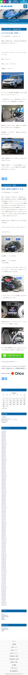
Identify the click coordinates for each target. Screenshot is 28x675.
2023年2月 (3, 487)
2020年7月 (3, 528)
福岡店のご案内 (14, 662)
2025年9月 (3, 446)
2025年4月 (3, 452)
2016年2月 (3, 599)
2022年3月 (3, 502)
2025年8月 (3, 447)
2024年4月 (3, 468)
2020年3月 (3, 534)
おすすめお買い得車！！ (11, 33)
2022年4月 (3, 500)
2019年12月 (3, 538)
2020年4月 (3, 533)
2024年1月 (3, 472)
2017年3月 (3, 582)
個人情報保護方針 (14, 671)
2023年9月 (3, 478)
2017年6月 (3, 578)
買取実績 (3, 619)
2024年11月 (3, 459)
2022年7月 (3, 496)
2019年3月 (3, 550)
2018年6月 (3, 562)
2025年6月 (3, 450)
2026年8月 (3, 431)
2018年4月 (3, 565)
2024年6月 (3, 466)
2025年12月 (3, 441)
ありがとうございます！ (6, 418)
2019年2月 (3, 551)
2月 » (6, 408)
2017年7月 (3, 577)
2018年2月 (3, 567)
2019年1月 (3, 553)
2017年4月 (3, 581)
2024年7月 (3, 464)
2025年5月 (3, 451)
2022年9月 (3, 494)
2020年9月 (3, 526)
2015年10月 (3, 605)
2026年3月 (3, 437)
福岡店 (14, 185)
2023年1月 (3, 488)
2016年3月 (3, 598)
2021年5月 (3, 515)
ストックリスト (17, 347)
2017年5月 (3, 579)
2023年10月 (3, 476)
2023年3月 (3, 486)
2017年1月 (3, 585)
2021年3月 (3, 518)
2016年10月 (3, 589)
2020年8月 (3, 527)
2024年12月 (3, 458)
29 (24, 404)
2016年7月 (3, 593)
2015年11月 (3, 603)
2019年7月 (3, 545)
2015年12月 (3, 602)
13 (17, 400)
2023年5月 (3, 483)
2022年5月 (3, 499)
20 (17, 402)
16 (3, 402)
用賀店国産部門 (4, 615)
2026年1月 (3, 440)
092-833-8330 (24, 2)
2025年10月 (3, 444)
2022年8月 (3, 495)
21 (20, 402)
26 (13, 404)
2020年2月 (3, 535)
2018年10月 (3, 557)
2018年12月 (3, 554)
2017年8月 (3, 575)
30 (3, 406)
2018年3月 (3, 566)
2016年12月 (3, 586)
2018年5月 (3, 563)
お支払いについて (14, 653)
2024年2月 (3, 471)
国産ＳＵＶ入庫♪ (4, 421)
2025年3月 (3, 454)
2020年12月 (3, 522)
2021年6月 (3, 514)
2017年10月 (3, 573)
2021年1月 (3, 520)
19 (13, 402)
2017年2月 (3, 583)
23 (3, 404)
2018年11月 (3, 555)
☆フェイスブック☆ (6, 361)
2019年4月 (3, 549)
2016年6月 (3, 594)
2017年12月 (3, 570)
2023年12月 (3, 474)
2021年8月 (3, 511)
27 (17, 404)
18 (10, 402)
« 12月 (3, 408)
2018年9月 (3, 558)
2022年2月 (3, 503)
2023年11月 (3, 475)
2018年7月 (3, 561)
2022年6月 (3, 498)
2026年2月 (3, 439)
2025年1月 (3, 456)
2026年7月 (3, 432)
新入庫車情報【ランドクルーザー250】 (9, 419)
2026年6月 (3, 433)
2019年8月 (3, 543)
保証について (14, 650)
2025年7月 (3, 448)
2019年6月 (3, 546)
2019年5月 (3, 547)
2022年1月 (3, 504)
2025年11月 (3, 443)
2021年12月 (3, 506)
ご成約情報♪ (3, 417)
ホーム (14, 641)
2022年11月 (3, 491)
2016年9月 (3, 590)
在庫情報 (14, 644)
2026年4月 (3, 436)
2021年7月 (3, 512)
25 (10, 404)
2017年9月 (3, 574)
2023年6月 (3, 482)
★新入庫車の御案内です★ (12, 189)
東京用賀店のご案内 (14, 659)
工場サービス (14, 647)
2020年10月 (3, 524)
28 (20, 404)
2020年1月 (3, 537)
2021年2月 (3, 519)
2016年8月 (3, 591)
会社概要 (14, 665)
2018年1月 (3, 569)
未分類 (2, 614)
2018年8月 (3, 559)
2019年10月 (3, 541)
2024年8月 (3, 463)
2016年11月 (3, 587)
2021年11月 (3, 507)
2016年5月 (3, 595)
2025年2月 (3, 455)
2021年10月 (3, 508)
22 (24, 402)
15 (24, 400)
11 (10, 400)
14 (20, 400)
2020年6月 (3, 530)
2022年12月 (3, 490)
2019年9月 (3, 542)
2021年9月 (3, 510)
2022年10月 (3, 492)
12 (13, 400)
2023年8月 (3, 479)
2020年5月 (3, 531)
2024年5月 (3, 467)
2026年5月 (3, 435)
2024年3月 (3, 470)
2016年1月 (3, 601)
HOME (11, 23)
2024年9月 (3, 462)
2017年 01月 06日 (6, 29)
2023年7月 (3, 480)
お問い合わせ (14, 668)
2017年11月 (3, 571)
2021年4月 (3, 516)
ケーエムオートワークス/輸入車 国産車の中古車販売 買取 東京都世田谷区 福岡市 (10, 6)
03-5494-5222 (15, 2)
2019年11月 (3, 539)
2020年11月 (3, 523)
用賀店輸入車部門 (17, 29)
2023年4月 (3, 484)
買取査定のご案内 (14, 656)
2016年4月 (3, 597)
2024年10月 (3, 460)
